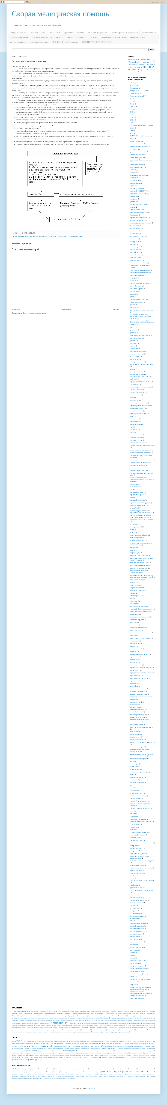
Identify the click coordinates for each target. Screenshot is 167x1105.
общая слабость (135, 585)
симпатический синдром (138, 796)
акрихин (83, 1011)
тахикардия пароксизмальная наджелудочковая (139, 857)
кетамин (49, 1072)
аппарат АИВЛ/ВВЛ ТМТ (138, 194)
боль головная (134, 233)
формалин (72, 1030)
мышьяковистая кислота (93, 1020)
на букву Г (80, 1074)
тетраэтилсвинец (137, 1027)
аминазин (113, 1011)
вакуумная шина (135, 249)
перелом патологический (82, 1048)
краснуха (133, 432)
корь (131, 427)
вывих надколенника (111, 1041)
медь (34, 1020)
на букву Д (88, 1074)
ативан (110, 1069)
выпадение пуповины (137, 275)
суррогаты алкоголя (125, 1027)
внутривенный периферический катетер (140, 266)
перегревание (134, 670)
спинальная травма (150, 1053)
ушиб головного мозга (121, 1057)
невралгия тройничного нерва (139, 563)
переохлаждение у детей (137, 678)
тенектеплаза (22, 1078)
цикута (144, 1030)
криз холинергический (137, 443)
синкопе (132, 811)
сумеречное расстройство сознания (141, 843)
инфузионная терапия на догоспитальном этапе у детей (139, 375)
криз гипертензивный (137, 437)
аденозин (27, 1069)
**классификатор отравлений (136, 64)
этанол (78, 1032)
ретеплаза (14, 1078)
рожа (131, 788)
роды (131, 785)
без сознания (134, 215)
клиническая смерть (136, 389)
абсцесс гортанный (136, 141)
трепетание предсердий (137, 873)
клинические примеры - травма (113, 37)
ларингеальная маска (136, 492)
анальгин (146, 1011)
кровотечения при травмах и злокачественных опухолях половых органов (142, 479)
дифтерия (133, 333)
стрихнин (92, 1027)
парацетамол (134, 659)
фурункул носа (134, 908)
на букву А (57, 1074)
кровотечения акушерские (138, 470)
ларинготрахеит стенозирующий (140, 503)
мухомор (75, 1020)
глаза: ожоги (46, 1043)
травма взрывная (44, 1055)
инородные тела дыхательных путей (141, 364)
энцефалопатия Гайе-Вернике (139, 979)
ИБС (131, 99)
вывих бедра (48, 1041)
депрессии (133, 307)
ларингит (133, 497)
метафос (63, 1020)
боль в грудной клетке (137, 220)
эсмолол (65, 1078)
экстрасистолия (135, 963)
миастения (133, 550)
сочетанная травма (136, 1053)
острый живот (134, 614)
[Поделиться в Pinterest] (33, 233)
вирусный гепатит (135, 260)
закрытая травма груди (130, 1043)
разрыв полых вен (136, 769)
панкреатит (133, 646)
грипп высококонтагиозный (139, 299)
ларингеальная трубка (137, 495)
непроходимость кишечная (138, 580)
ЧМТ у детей (27, 1041)
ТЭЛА (132, 130)
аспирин (132, 207)
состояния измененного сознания (140, 821)
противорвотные (121, 1076)
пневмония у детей (136, 702)
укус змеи (24, 1057)
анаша (152, 1011)
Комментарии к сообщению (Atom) (34, 313)
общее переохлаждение (137, 590)
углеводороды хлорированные (51, 1030)
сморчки (48, 1027)
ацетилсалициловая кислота (80, 1013)
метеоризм (133, 547)
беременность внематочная (138, 217)
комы (131, 416)
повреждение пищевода (139, 1051)
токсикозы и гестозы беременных (141, 868)
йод (15, 1018)
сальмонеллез (134, 790)
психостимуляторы (79, 1025)
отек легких (134, 625)
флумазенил (38, 1078)
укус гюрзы (15, 1057)
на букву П (145, 1074)
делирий (132, 304)
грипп (132, 296)
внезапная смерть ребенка (138, 263)
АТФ (13, 1069)
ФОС (57, 1011)
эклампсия (133, 952)
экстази (132, 958)
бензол (136, 1013)
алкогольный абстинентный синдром (142, 160)
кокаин (119, 1018)
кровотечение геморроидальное (140, 450)
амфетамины (138, 1011)
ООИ (131, 117)
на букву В (72, 1074)
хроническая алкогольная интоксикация (138, 917)
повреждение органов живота (123, 1051)
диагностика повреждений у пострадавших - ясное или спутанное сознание (142, 323)
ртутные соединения (92, 1025)
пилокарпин (146, 1023)
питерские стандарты (18, 42)
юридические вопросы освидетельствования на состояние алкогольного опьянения (141, 993)
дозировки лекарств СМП (98, 32)
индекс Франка (134, 356)
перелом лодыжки (150, 1046)
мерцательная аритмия (137, 540)
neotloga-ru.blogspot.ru (18, 32)
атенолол (104, 1069)
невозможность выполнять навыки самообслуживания (141, 559)
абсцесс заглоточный (136, 144)
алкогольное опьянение (137, 154)
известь (138, 1016)
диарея (132, 327)
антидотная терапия (50, 1013)
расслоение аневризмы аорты (139, 772)
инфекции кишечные (136, 372)
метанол (56, 1020)
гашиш (25, 1016)
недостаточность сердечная (138, 568)
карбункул (133, 379)
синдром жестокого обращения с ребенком (140, 805)
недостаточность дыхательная (139, 565)
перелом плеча (95, 1048)
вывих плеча (150, 1041)
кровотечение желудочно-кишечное (141, 460)
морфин (69, 1020)
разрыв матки (134, 766)
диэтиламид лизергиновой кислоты (108, 1016)
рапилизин (143, 1076)
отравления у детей (75, 1023)
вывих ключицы (84, 1041)
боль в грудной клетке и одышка (140, 223)
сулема (105, 1027)
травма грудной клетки (58, 1055)
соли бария (55, 1027)
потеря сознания (135, 722)
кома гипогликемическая (138, 408)
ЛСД (52, 1011)
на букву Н (129, 1074)
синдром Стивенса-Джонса (58, 236)
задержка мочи (135, 348)
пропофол (112, 1076)
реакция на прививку (137, 777)
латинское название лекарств (92, 1072)
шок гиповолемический (137, 931)
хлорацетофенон (96, 1030)
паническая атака (135, 643)
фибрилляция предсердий (138, 900)
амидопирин (105, 1011)
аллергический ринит (137, 167)
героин (30, 1016)
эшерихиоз (133, 984)
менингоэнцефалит (136, 537)
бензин (119, 1013)
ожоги (132, 598)
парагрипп (133, 651)
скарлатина (133, 816)
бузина (15, 1016)
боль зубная (134, 239)
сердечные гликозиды (138, 1025)
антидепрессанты (38, 1013)
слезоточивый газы (39, 1027)
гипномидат (133, 1069)
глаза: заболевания (136, 286)
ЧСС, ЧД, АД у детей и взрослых (65, 42)
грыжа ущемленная (136, 302)
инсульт (132, 369)
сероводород (150, 1025)
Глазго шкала (134, 93)
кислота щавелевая (86, 1018)
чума (131, 920)
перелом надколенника (40, 1048)
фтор (78, 1030)
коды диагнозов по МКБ (19, 37)
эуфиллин (106, 1032)
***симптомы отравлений (139, 59)
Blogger (93, 1088)
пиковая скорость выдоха (138, 689)
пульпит (132, 761)
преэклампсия (134, 731)
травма (36, 1055)
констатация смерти (137, 37)
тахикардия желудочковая (138, 853)
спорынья (85, 1027)
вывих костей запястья (97, 1041)
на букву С (16, 1076)
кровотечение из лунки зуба (139, 462)
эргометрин (58, 1032)
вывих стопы (15, 1043)
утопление (133, 895)
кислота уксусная (74, 1018)
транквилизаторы (16, 1030)
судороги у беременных (137, 835)
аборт (131, 138)
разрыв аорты (134, 764)
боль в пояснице (135, 228)
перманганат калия (135, 1023)
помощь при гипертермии (138, 714)
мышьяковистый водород (125, 1020)
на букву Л (113, 1074)
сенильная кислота (125, 1025)
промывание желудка (137, 747)
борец (149, 1013)
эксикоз (132, 955)
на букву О (137, 1074)
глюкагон (150, 1069)
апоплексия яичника (136, 188)
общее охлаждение (136, 588)
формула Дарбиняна (136, 903)
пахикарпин (133, 662)
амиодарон (133, 178)
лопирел (21, 1074)
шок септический (135, 939)
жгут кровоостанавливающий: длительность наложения (103, 1043)
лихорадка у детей (136, 527)
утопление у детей (136, 897)
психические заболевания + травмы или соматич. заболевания (141, 755)
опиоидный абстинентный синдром (141, 609)
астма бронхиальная (136, 209)
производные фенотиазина (64, 1025)
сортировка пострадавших (138, 819)
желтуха (132, 346)
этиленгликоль (86, 1032)
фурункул (133, 905)
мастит (132, 529)
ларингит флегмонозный (138, 500)
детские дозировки (149, 32)
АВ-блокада (134, 85)
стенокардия (134, 827)
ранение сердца (63, 1053)
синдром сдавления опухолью (139, 808)
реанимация (134, 780)
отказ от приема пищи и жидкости (141, 638)
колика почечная (135, 395)
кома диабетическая (136, 411)
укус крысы (43, 1057)
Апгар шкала (134, 88)
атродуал (117, 1069)
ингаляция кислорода (137, 354)
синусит (132, 814)
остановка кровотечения (81, 1046)
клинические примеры (137, 392)
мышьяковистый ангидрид (109, 1020)
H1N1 (132, 83)
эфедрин (113, 1032)
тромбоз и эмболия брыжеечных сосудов (140, 877)
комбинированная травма (138, 413)
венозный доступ (135, 252)
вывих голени (74, 1041)
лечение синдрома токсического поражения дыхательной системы (140, 511)
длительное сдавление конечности (141, 335)
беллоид (113, 1013)
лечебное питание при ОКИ (139, 505)
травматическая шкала (139, 1055)
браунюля (133, 244)
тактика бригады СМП (137, 848)
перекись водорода (123, 1023)
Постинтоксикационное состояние (141, 125)
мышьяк (82, 1020)
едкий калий (123, 1016)
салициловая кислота (105, 1025)
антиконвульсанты (95, 1069)
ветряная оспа (134, 257)
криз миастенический (137, 440)
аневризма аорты (135, 183)
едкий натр (131, 1016)
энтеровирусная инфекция (138, 974)
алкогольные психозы (137, 157)
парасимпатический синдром (139, 654)
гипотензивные (142, 1069)
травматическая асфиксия (124, 1055)
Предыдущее (115, 309)
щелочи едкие (134, 950)
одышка (132, 593)
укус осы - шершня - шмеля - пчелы (141, 890)
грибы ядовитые (48, 1016)
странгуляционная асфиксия (139, 832)
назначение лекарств (70, 1076)
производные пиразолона (48, 1025)
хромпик (122, 1030)
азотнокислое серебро (67, 1011)
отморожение (134, 641)
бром (154, 1013)
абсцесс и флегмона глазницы (139, 146)
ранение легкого (37, 1053)
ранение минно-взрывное (50, 1053)
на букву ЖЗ (96, 1074)
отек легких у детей (136, 630)
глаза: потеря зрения (136, 289)
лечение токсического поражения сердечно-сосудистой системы (140, 516)
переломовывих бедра (18, 1051)
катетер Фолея (134, 384)
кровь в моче (134, 487)
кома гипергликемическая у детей (141, 405)
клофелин (105, 1018)
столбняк (133, 829)
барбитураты (99, 1013)
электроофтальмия (136, 971)
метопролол (42, 1074)
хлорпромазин (114, 1030)
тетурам (146, 1027)
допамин (132, 340)
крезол (131, 1018)
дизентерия (133, 330)
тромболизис (134, 885)
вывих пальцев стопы (139, 1041)
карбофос (33, 1018)
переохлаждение (135, 675)
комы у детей (134, 419)
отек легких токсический (138, 627)
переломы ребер (58, 1051)
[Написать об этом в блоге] (26, 233)
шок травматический (136, 942)
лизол (144, 1018)
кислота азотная (42, 1018)
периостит (133, 683)
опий (41, 1023)
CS (48, 1011)
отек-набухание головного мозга (140, 633)
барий (107, 1013)
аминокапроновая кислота (138, 175)
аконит (77, 1011)
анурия (132, 186)
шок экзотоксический (137, 947)
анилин (14, 1013)
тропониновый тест (136, 887)
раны (80, 1053)
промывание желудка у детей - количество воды (140, 750)
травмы (94, 37)
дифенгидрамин (83, 1016)
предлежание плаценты (137, 724)
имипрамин (152, 1016)
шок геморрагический (137, 928)
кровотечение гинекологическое (140, 453)
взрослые (34, 32)
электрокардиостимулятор (138, 968)
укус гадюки (150, 1055)
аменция (132, 172)
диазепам (14, 1072)
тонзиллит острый (136, 870)
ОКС (131, 112)
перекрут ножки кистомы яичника (141, 673)
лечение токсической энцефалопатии (141, 520)
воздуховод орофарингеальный (140, 270)
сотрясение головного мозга (118, 1053)
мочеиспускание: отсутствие (139, 555)
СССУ (132, 128)
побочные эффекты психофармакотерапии (137, 708)
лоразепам (28, 1074)
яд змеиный (126, 1032)
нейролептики (16, 1023)
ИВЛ (131, 101)
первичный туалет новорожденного (141, 667)
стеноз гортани (134, 824)
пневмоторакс (134, 705)
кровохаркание (135, 484)
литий (150, 1018)
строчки (99, 1027)
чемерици (151, 1030)
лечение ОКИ (134, 508)
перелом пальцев (69, 1048)
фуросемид (47, 1078)
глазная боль (134, 291)
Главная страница (65, 309)
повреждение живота (107, 1051)
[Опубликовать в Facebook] (30, 233)
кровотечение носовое (137, 468)
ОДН (131, 109)
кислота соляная (63, 1018)
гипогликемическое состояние (139, 283)
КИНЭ (132, 104)
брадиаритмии (134, 241)
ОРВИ (132, 120)
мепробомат (49, 1020)
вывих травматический (27, 1043)
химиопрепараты (56, 1078)
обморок (133, 582)
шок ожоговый (135, 937)
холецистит (133, 911)
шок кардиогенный (136, 934)
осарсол (47, 1023)
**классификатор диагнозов (139, 62)
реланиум (151, 1076)
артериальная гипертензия (138, 204)
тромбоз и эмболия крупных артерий (142, 880)
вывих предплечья (38, 1041)
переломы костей (31, 1051)
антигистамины (28, 1013)
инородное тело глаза (137, 362)
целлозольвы (130, 1030)
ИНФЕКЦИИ (54, 32)
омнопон (36, 1023)
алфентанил (43, 1069)
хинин (83, 1030)
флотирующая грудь (144, 1057)
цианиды (138, 1030)
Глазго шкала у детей (137, 96)
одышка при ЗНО (135, 596)
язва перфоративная (136, 998)
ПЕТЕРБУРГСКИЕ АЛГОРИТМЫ (96, 42)
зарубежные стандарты (39, 42)
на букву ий (60, 1076)
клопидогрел (64, 1072)
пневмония (133, 699)
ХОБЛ (132, 133)
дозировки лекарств (136, 69)
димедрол (64, 1016)
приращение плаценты (137, 739)
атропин (67, 1013)
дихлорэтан (92, 1016)
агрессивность (134, 149)
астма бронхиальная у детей (139, 212)
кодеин (113, 1018)
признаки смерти (135, 737)
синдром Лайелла (44, 236)
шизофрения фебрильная (138, 923)
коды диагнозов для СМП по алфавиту (48, 37)
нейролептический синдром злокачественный (139, 571)
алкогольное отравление (93, 1011)
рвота (131, 774)
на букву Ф (33, 1076)
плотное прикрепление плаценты (140, 697)
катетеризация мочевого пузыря (140, 387)
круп (131, 489)
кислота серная (53, 1018)
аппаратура (133, 196)
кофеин (125, 1018)
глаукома (133, 294)
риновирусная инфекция (138, 782)
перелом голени (127, 1046)
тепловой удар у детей (137, 865)
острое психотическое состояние (140, 611)
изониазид (144, 1016)
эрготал (65, 1032)
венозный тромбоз (136, 255)
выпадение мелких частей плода (140, 272)
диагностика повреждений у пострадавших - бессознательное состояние (140, 316)
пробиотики (81, 1076)
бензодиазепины (127, 1013)
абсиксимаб (20, 1069)
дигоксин (57, 1016)
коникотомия (134, 421)
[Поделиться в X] (28, 233)
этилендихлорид (97, 1032)
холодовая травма (136, 913)
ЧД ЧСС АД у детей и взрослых (140, 136)
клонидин (97, 1018)
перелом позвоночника (108, 1048)
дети (44, 32)
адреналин (34, 1069)
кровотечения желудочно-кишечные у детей (142, 474)
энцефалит (133, 976)
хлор (88, 1030)
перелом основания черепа (55, 1048)
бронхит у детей (135, 247)
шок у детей (134, 944)
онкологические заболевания (139, 606)
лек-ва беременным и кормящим (125, 32)
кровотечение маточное (137, 465)
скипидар (29, 1027)
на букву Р (152, 1074)
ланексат (80, 1072)
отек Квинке (134, 622)
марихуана (28, 1020)
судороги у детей (135, 837)
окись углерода (27, 1023)
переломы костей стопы (45, 1051)
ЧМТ (18, 1041)
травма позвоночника (90, 1055)
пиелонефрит (134, 686)
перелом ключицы (138, 1046)
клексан (56, 1072)
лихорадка (133, 524)
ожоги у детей (134, 601)
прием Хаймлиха (135, 734)
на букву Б (65, 1074)
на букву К (105, 1074)
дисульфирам (73, 1016)
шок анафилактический (75, 236)
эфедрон (119, 1032)
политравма (150, 1051)
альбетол (50, 1069)
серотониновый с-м (136, 793)
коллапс (132, 397)
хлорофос (105, 1030)
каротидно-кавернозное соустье (140, 381)
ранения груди (73, 1053)
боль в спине (134, 231)
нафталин (136, 1020)
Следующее (16, 309)
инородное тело (135, 359)
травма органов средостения (73, 1055)
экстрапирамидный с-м (137, 960)
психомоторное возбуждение (139, 758)
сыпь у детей (134, 845)
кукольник (138, 1018)
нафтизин (143, 1020)
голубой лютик (38, 1016)
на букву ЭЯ (51, 1076)
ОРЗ (131, 122)
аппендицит (133, 199)
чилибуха (21, 1032)
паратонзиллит (134, 657)
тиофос (152, 1027)
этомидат (71, 1078)
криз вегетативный (136, 435)
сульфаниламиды (113, 1027)
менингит (133, 532)
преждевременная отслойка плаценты (142, 727)
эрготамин (71, 1032)
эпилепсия (133, 982)
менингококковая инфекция (139, 535)
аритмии (132, 202)
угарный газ (36, 1030)
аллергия (21, 236)
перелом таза (150, 1048)
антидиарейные (83, 1069)
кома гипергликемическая (138, 403)
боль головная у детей (137, 236)
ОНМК (132, 115)
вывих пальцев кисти (125, 1041)
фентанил (30, 1078)
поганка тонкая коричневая (25, 1025)
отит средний (134, 635)
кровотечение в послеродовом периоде (142, 445)
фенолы (66, 1030)
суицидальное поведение (138, 840)
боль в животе (134, 225)
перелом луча (28, 1048)
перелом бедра (117, 1046)
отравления (68, 32)
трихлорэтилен (27, 1030)
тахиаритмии (134, 851)
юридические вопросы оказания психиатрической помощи (140, 988)
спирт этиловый (76, 1027)
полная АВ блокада (136, 712)
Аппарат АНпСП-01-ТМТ (138, 90)
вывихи (38, 1043)
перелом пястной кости (138, 1048)
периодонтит (134, 681)
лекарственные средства (130, 1071)
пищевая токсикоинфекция (138, 694)
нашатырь (151, 1020)
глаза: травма (57, 1043)
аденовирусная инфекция (138, 152)
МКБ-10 (147, 66)
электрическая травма (137, 966)
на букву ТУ (24, 1076)
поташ (37, 1025)
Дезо (13, 1041)
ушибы (134, 1057)
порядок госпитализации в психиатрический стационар (139, 718)
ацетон (91, 1013)
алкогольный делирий (137, 164)
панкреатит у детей (136, 649)
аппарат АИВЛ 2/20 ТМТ (138, 191)
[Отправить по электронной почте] (23, 233)
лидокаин (151, 1072)
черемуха (14, 1032)
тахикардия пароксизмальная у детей (142, 861)
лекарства (80, 32)
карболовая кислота (23, 1018)
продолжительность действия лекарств (142, 742)
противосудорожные (133, 1076)
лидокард (14, 1074)
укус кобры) (34, 1057)
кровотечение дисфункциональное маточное (141, 456)
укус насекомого (55, 1057)
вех (20, 1016)
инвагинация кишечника (138, 351)
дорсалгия (133, 343)
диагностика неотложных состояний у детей (142, 311)
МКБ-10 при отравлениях (77, 37)
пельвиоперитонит (136, 665)
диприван (21, 1072)
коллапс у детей (135, 400)
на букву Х (41, 1076)
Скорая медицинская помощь (60, 13)
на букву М (121, 1074)
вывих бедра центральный (61, 1041)
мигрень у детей (135, 553)
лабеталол (73, 1072)
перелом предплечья (124, 1048)
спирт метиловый (65, 1027)
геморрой (133, 281)
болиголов (142, 1013)
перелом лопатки (18, 1048)
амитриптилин (134, 180)
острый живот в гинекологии (139, 617)
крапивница (133, 429)
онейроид (133, 603)
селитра (116, 1025)
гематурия (133, 278)
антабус (20, 1013)
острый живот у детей (137, 620)
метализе (35, 1074)
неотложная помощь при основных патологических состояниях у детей (141, 576)
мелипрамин (41, 1020)
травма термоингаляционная (107, 1055)
